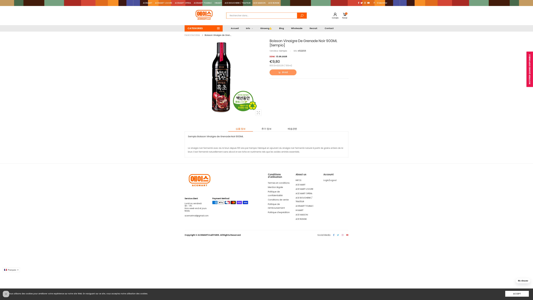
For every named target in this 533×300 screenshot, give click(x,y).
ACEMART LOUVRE (163, 3)
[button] (204, 28)
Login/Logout (330, 180)
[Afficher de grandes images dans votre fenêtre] (258, 113)
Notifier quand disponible (529, 69)
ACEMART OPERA (183, 3)
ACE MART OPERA (304, 193)
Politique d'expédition (279, 212)
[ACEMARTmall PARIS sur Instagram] (365, 3)
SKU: (296, 50)
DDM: (272, 56)
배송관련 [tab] (292, 128)
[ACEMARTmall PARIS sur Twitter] (362, 3)
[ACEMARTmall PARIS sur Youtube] (368, 3)
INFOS (298, 180)
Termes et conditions (279, 183)
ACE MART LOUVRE (304, 189)
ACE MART (300, 184)
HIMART (218, 3)
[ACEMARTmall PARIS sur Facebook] (358, 3)
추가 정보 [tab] (266, 128)
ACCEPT (517, 293)
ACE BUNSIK (273, 3)
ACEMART (147, 3)
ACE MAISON (259, 3)
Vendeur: (274, 50)
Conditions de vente (278, 199)
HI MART (299, 210)
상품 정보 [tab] (241, 128)
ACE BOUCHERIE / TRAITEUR (238, 3)
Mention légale (275, 187)
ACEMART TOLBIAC (203, 3)
